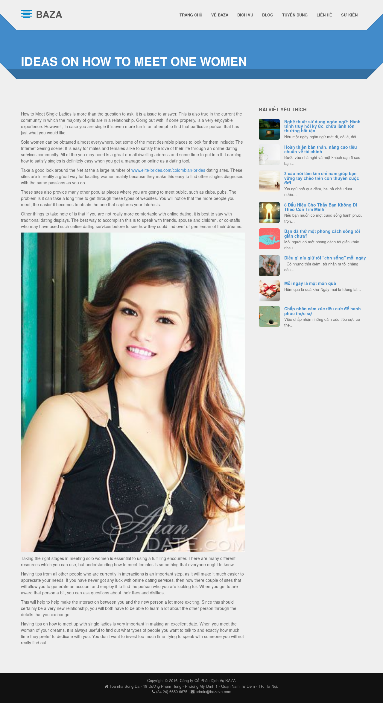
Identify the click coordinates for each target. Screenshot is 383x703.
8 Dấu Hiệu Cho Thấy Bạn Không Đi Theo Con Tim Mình (320, 207)
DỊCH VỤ (245, 15)
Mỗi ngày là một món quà (310, 283)
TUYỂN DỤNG (295, 15)
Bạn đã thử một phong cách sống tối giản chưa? (322, 233)
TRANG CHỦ (191, 15)
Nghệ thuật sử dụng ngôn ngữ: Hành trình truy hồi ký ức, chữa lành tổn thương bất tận (322, 126)
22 (269, 128)
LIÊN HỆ (324, 15)
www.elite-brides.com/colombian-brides (168, 170)
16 (269, 153)
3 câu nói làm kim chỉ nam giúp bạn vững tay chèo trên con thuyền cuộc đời (321, 178)
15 (269, 238)
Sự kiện (349, 15)
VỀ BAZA (219, 15)
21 (269, 211)
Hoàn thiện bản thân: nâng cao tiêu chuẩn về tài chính (320, 149)
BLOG (267, 15)
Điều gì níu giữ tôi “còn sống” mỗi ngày (325, 258)
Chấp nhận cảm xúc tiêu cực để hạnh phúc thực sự (322, 311)
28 (269, 315)
